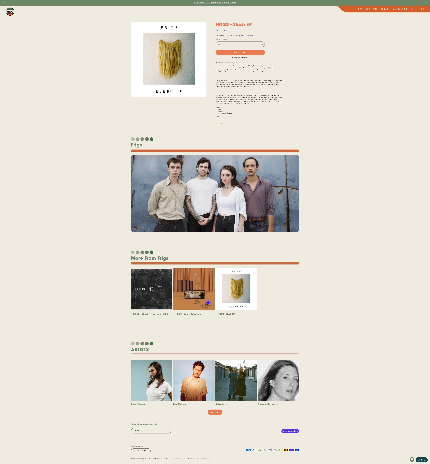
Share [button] (220, 123)
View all (215, 412)
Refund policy (169, 459)
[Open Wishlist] (412, 459)
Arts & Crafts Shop (142, 459)
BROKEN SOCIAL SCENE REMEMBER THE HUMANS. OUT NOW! (215, 3)
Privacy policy (181, 459)
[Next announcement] (426, 3)
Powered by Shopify (155, 459)
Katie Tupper (138, 404)
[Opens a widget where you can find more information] (421, 460)
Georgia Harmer (267, 404)
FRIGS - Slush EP (226, 314)
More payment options (240, 58)
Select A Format (221, 40)
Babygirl (220, 404)
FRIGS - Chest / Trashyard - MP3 (150, 314)
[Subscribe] (168, 430)
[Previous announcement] (3, 3)
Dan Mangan (180, 404)
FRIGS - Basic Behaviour (188, 314)
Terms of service (193, 459)
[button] (412, 9)
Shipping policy (206, 459)
